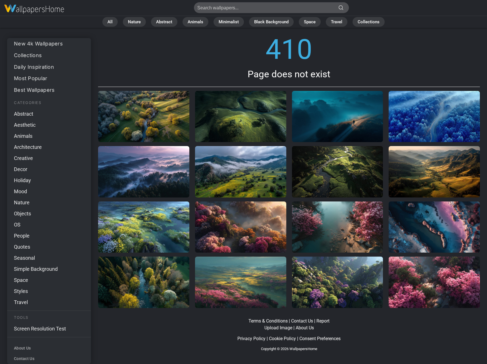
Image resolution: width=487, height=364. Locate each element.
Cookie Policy (282, 338)
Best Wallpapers (34, 90)
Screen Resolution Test (40, 329)
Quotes (22, 247)
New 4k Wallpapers (38, 44)
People (22, 236)
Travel (336, 21)
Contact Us (24, 358)
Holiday (22, 180)
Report (322, 321)
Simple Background (36, 269)
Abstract (164, 21)
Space (310, 21)
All (110, 21)
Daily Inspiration (34, 67)
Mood (20, 191)
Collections (369, 21)
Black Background (271, 21)
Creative (23, 158)
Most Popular (30, 78)
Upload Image (278, 327)
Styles (21, 291)
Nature (134, 21)
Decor (20, 169)
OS (17, 225)
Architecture (28, 147)
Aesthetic (25, 125)
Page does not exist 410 (34, 9)
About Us (22, 348)
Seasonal (24, 258)
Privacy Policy (251, 338)
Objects (22, 214)
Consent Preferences (320, 338)
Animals (195, 21)
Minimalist (229, 21)
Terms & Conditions (268, 321)
